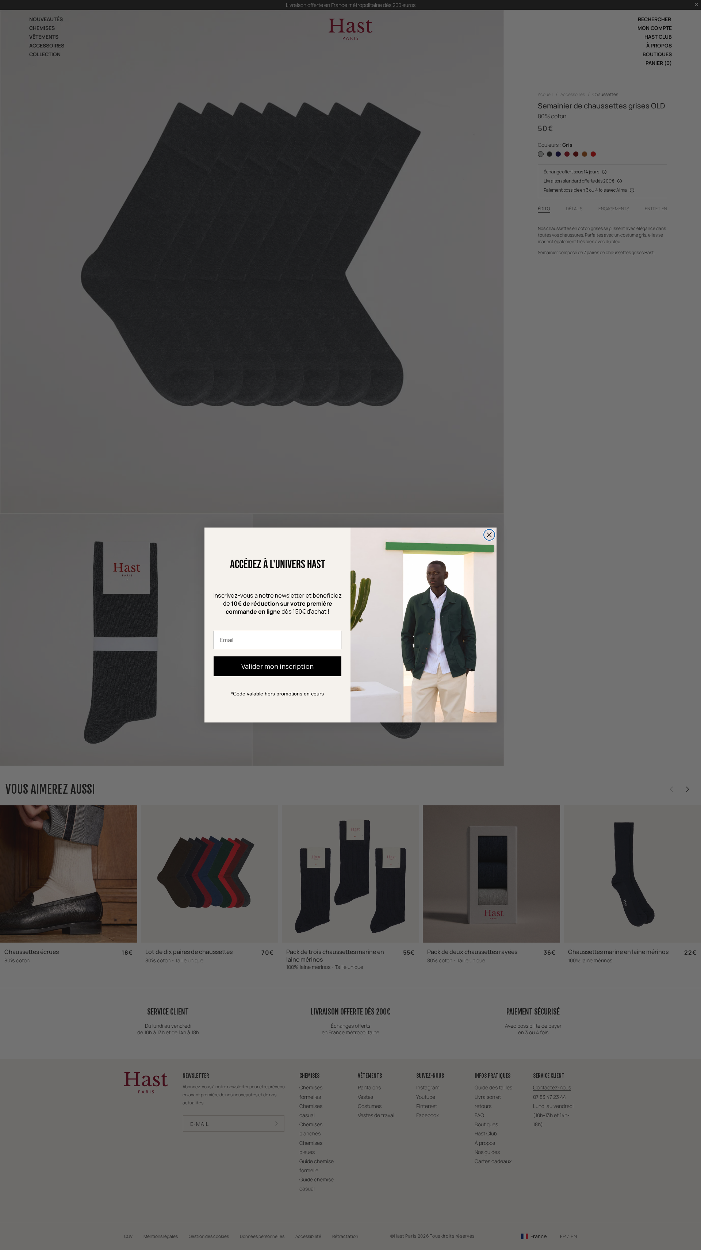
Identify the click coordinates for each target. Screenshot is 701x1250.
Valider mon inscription (277, 666)
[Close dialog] (489, 534)
